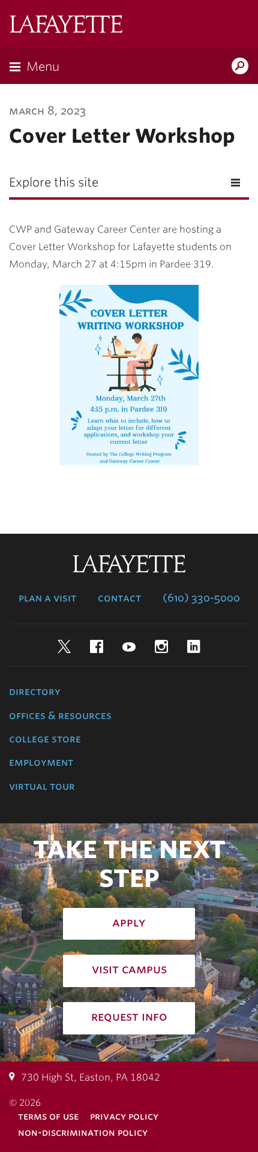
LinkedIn (194, 646)
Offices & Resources (60, 715)
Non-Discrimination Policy (83, 1132)
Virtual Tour (42, 786)
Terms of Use (48, 1116)
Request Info (129, 1016)
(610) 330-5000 (201, 598)
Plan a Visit (47, 598)
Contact (119, 598)
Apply (129, 922)
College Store (45, 739)
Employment (41, 762)
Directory (35, 691)
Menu (42, 66)
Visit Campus (129, 969)
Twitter (64, 646)
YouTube (129, 646)
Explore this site (53, 182)
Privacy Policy (124, 1116)
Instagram (161, 646)
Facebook (96, 646)
